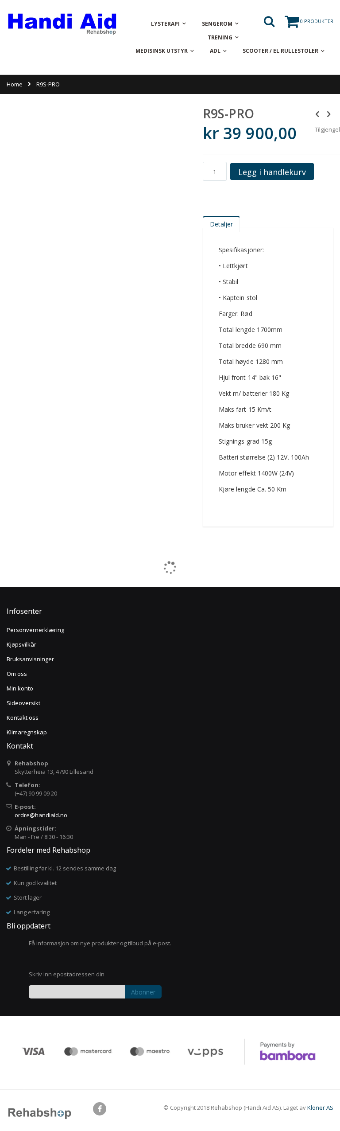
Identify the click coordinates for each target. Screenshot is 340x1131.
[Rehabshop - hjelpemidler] (62, 23)
